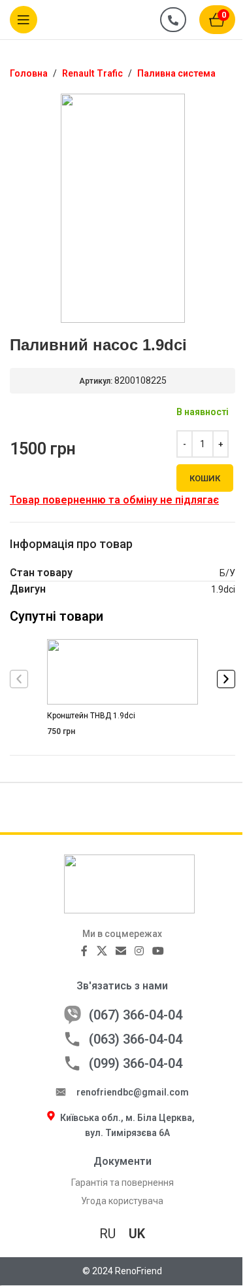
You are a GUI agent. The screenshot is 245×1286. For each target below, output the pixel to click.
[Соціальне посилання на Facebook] (84, 951)
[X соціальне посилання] (101, 951)
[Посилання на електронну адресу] (120, 951)
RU (107, 1233)
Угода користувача (122, 1201)
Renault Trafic (92, 73)
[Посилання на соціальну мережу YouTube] (158, 951)
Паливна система (176, 73)
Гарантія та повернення (122, 1182)
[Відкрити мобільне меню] (23, 20)
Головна (29, 73)
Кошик (204, 478)
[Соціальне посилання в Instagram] (139, 951)
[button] (19, 679)
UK (137, 1233)
